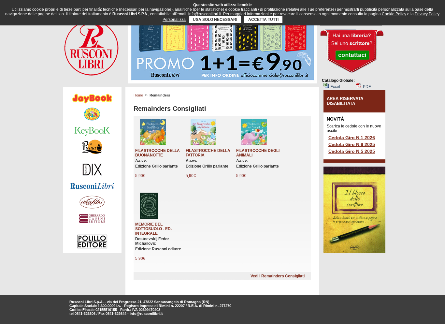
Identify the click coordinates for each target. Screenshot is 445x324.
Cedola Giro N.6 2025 (351, 144)
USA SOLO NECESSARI (215, 19)
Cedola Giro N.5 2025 (351, 151)
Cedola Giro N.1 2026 (351, 137)
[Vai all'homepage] (91, 46)
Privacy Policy (427, 14)
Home (138, 95)
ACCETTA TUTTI (263, 19)
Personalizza (174, 19)
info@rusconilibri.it (146, 314)
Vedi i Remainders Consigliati (278, 276)
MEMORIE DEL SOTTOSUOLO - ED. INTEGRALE (153, 229)
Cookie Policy (394, 14)
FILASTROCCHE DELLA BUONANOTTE (157, 152)
